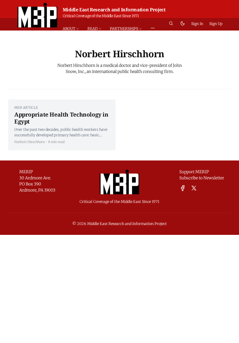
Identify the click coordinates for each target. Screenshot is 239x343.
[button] (73, 28)
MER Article (26, 108)
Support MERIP (194, 171)
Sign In (197, 24)
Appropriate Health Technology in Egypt (61, 117)
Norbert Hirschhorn (29, 142)
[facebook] (182, 188)
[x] (194, 188)
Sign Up (216, 24)
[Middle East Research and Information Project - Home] (37, 15)
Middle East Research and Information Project (114, 9)
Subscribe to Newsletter (201, 178)
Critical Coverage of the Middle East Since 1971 (101, 16)
